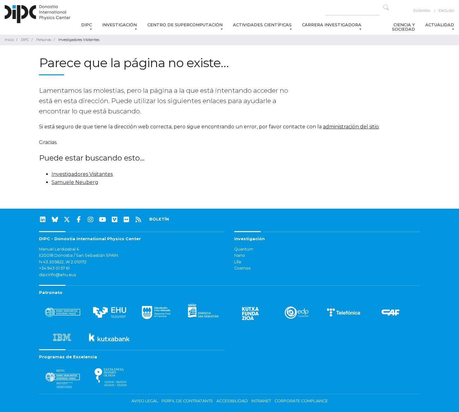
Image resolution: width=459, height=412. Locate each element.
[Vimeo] (114, 219)
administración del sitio (351, 127)
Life (237, 262)
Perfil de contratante (187, 401)
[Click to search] (386, 7)
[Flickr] (126, 219)
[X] (67, 219)
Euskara (421, 10)
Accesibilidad (232, 401)
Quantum (243, 249)
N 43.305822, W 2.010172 (62, 262)
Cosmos (242, 268)
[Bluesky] (55, 219)
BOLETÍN (159, 219)
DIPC (86, 24)
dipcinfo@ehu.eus (57, 274)
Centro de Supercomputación (185, 24)
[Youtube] (102, 219)
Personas (43, 39)
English (446, 10)
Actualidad (439, 24)
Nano (239, 255)
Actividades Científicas (262, 24)
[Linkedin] (42, 219)
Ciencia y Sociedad (403, 27)
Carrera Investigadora (331, 24)
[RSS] (138, 219)
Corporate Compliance (301, 401)
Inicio (9, 39)
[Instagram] (90, 219)
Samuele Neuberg (75, 182)
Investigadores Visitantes (82, 174)
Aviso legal (144, 401)
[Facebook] (78, 219)
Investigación (119, 24)
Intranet (261, 401)
